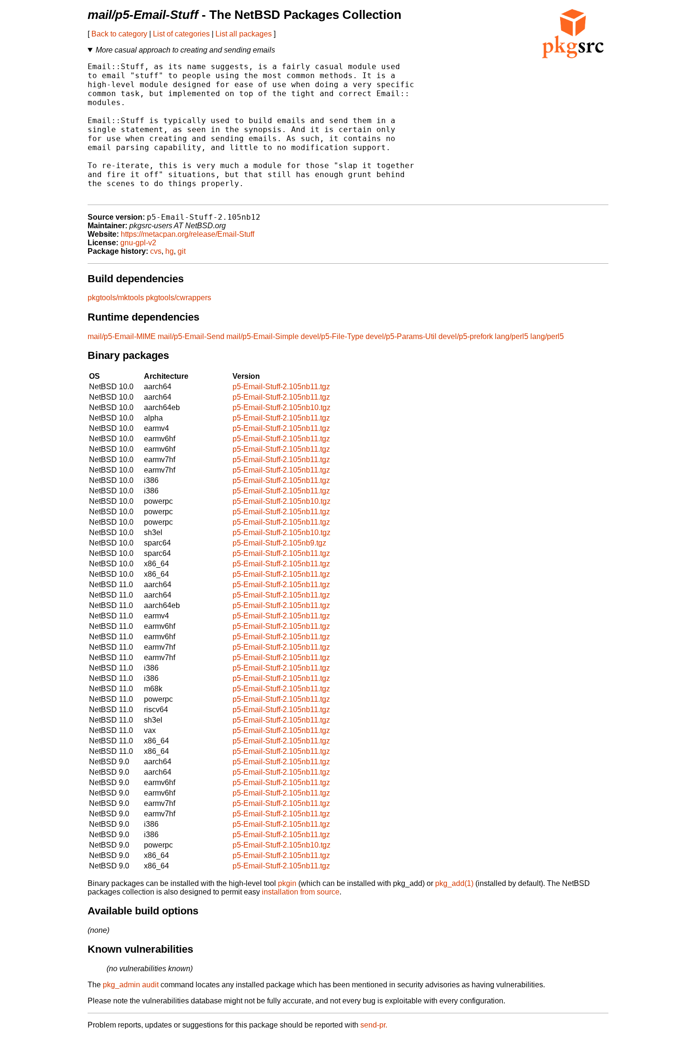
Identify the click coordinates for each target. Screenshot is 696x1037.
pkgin (287, 883)
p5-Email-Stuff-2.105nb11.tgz (281, 387)
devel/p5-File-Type (332, 336)
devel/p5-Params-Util (401, 336)
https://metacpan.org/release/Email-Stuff (187, 234)
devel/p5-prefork (465, 336)
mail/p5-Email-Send (191, 336)
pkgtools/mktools (116, 298)
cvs (155, 251)
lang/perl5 (511, 336)
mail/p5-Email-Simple (262, 336)
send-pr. (373, 1025)
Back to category (119, 34)
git (182, 251)
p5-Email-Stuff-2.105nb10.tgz (281, 407)
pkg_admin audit (131, 985)
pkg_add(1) (454, 883)
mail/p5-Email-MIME (122, 336)
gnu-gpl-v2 (138, 243)
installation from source (300, 892)
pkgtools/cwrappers (178, 298)
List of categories (181, 34)
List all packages (243, 34)
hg (169, 251)
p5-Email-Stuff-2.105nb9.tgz (279, 543)
